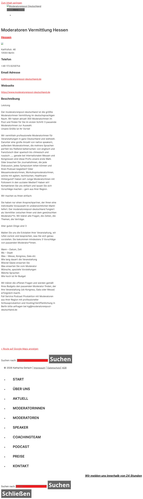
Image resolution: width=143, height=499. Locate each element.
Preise (19, 456)
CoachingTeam (27, 437)
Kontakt (21, 466)
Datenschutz (54, 367)
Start (18, 379)
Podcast (21, 447)
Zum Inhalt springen (11, 2)
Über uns (21, 389)
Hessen (6, 37)
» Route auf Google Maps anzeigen (19, 348)
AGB (64, 367)
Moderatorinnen (29, 408)
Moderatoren (26, 418)
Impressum (39, 367)
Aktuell (20, 399)
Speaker (20, 427)
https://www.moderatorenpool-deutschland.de (25, 92)
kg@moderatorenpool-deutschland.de (21, 79)
